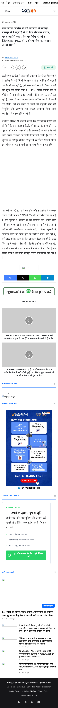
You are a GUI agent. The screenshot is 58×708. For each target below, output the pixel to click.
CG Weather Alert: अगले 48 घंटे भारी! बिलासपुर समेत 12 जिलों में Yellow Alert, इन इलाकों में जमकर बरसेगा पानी (36, 654)
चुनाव (37, 2)
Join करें (50, 67)
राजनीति (13, 22)
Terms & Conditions (29, 695)
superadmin (29, 301)
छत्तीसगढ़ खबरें (18, 2)
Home (6, 22)
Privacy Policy (43, 691)
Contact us (21, 687)
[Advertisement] (29, 179)
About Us (11, 687)
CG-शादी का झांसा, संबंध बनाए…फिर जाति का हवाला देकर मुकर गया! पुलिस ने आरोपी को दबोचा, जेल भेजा (27, 613)
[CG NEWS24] (29, 11)
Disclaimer (46, 687)
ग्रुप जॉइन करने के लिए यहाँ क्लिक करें (28, 555)
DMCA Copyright (16, 691)
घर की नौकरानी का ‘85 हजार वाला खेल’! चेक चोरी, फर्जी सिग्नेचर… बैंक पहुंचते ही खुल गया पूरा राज (37, 667)
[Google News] (29, 267)
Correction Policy (33, 687)
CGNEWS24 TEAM (11, 58)
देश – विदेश (5, 2)
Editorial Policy (30, 691)
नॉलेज (30, 2)
